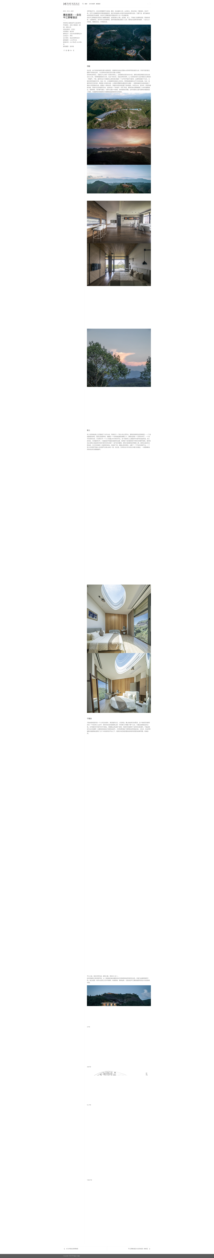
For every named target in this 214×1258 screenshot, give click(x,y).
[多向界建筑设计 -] (71, 3)
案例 (86, 3)
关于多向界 (92, 3)
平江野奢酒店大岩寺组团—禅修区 (138, 1248)
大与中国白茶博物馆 (72, 1248)
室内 (68, 11)
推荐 (72, 11)
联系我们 (98, 3)
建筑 (64, 11)
